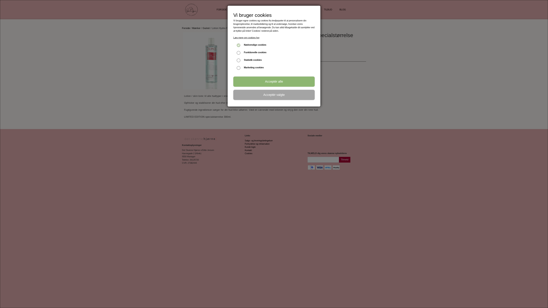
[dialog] (274, 154)
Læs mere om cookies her (246, 38)
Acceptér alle (274, 81)
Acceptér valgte (274, 95)
